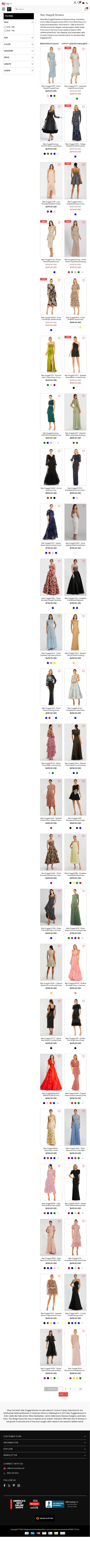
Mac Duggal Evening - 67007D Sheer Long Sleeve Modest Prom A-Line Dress (51, 145)
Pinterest (14, 1485)
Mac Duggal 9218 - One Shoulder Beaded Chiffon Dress (51, 203)
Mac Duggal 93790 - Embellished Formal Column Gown (75, 489)
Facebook (4, 1485)
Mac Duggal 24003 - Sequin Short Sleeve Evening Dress (75, 1204)
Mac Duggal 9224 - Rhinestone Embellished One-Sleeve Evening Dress (75, 1369)
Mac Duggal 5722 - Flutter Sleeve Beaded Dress (51, 261)
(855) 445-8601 (12, 1473)
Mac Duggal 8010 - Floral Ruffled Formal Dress (75, 318)
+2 (82, 272)
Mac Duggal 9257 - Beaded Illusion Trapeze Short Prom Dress (51, 1314)
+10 (58, 1103)
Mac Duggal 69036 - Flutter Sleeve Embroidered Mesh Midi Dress (51, 1369)
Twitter (9, 1485)
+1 (58, 154)
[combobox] (48, 9)
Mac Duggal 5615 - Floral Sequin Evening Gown (51, 709)
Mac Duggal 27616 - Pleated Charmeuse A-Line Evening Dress (75, 764)
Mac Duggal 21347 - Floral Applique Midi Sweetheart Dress (75, 544)
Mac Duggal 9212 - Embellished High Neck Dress (75, 1259)
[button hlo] (48, 96)
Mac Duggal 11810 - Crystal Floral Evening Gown (75, 1314)
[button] (51, 1389)
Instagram (18, 1485)
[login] (75, 3)
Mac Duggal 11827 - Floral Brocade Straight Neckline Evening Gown (51, 599)
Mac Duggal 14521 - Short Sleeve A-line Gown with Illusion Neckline (75, 1149)
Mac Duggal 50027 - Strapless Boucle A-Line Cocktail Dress (75, 203)
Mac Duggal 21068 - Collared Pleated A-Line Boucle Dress (51, 984)
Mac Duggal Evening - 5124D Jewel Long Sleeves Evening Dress (75, 261)
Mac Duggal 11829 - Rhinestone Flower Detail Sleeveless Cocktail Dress (75, 819)
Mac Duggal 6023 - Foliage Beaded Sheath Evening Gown (75, 145)
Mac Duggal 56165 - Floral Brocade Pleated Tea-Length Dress (51, 874)
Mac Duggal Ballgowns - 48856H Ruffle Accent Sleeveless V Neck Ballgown (51, 1094)
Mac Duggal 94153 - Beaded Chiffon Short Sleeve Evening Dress (51, 819)
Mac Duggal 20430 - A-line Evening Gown (51, 489)
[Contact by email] (83, 2)
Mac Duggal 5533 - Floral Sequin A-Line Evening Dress (75, 929)
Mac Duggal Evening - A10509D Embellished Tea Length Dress (51, 434)
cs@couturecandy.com (15, 1468)
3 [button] (70, 1389)
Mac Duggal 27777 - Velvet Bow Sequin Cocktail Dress (51, 1039)
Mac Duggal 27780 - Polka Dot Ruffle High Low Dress (51, 929)
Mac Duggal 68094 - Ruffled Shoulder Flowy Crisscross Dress (75, 984)
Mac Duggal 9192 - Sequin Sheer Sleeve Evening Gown (51, 544)
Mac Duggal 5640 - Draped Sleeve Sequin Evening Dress (75, 1094)
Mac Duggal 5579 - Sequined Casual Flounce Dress (75, 87)
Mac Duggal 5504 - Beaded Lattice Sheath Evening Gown (75, 654)
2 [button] (65, 1389)
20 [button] (80, 1389)
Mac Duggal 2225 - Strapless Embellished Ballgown (75, 599)
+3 (58, 1158)
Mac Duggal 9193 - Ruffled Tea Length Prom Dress (75, 1039)
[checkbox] (20, 27)
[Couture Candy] (9, 9)
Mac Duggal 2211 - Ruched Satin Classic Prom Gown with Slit (51, 376)
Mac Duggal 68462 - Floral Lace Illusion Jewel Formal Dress (51, 318)
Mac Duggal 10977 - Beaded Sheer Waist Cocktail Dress (75, 376)
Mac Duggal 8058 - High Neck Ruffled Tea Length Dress (51, 1204)
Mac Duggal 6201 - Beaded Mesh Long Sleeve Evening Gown (75, 434)
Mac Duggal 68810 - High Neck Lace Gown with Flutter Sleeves (51, 1259)
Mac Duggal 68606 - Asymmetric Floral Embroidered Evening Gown (51, 1149)
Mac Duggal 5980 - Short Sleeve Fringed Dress (51, 87)
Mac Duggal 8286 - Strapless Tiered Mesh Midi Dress (75, 874)
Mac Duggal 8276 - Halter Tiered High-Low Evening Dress (51, 764)
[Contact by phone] (87, 3)
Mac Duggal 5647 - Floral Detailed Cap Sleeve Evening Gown (51, 654)
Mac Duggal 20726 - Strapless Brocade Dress (75, 709)
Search (16, 9)
